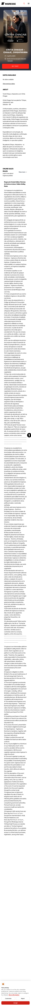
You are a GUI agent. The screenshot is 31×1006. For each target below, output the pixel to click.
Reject (23, 998)
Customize (8, 998)
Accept (16, 1003)
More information (14, 995)
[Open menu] (29, 3)
